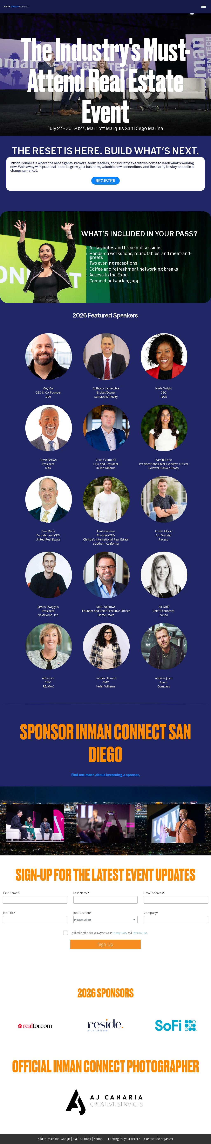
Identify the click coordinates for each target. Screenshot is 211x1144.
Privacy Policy (120, 933)
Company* (151, 913)
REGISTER (105, 180)
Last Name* (81, 893)
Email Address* (154, 893)
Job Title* (9, 913)
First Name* (11, 893)
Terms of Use (139, 933)
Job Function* (82, 913)
